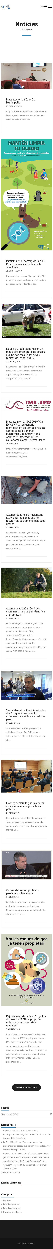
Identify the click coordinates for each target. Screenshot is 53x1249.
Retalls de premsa (11, 1208)
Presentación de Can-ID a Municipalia (20, 101)
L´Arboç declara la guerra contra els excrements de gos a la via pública (25, 806)
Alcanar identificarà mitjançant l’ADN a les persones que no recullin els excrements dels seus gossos (25, 519)
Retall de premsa (11, 1204)
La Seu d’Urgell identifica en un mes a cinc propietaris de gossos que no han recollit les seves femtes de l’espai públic (25, 353)
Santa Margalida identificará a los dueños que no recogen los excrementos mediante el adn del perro (26, 714)
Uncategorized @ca (12, 1212)
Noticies (7, 1200)
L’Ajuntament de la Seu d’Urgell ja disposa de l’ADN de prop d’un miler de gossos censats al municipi (26, 1020)
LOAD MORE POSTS (26, 1087)
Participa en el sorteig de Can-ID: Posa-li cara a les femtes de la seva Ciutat (25, 264)
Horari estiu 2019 (11, 1172)
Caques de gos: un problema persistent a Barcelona (23, 891)
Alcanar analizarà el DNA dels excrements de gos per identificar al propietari (26, 611)
